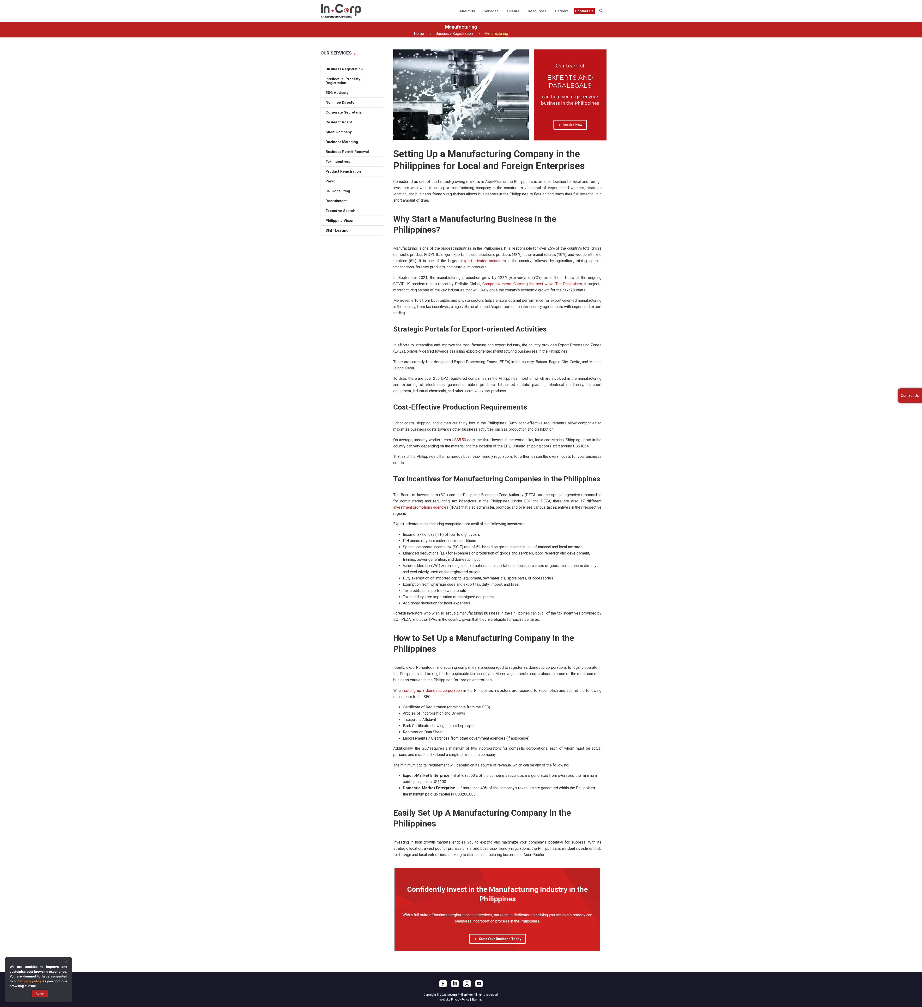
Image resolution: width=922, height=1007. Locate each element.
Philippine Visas (339, 220)
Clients (513, 11)
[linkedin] (455, 983)
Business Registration (344, 69)
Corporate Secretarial (344, 112)
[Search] (601, 11)
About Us (467, 11)
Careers (562, 11)
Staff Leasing (337, 230)
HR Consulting (338, 191)
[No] (66, 961)
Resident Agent (339, 122)
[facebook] (443, 983)
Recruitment (336, 201)
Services (491, 11)
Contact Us (584, 11)
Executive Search (340, 211)
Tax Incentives (338, 161)
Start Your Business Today (497, 939)
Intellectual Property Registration (343, 81)
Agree (40, 993)
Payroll (331, 181)
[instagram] (467, 983)
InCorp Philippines (460, 994)
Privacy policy (30, 981)
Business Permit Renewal (347, 152)
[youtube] (479, 983)
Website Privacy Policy (454, 999)
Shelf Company (339, 132)
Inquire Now (570, 125)
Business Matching (342, 142)
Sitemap (477, 999)
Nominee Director (341, 102)
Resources (537, 11)
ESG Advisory (337, 92)
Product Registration (343, 171)
